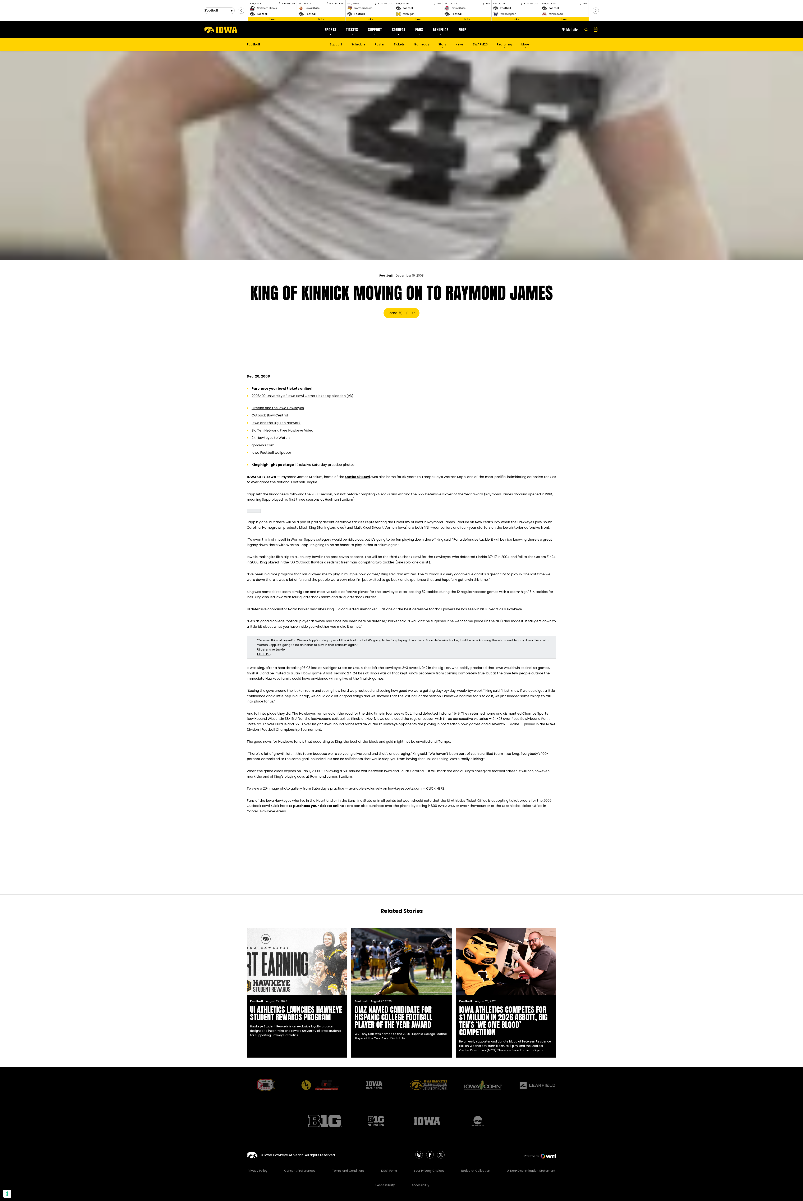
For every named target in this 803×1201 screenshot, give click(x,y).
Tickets (352, 29)
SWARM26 (480, 44)
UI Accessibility (384, 1185)
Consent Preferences (299, 1171)
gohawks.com (263, 445)
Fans (419, 29)
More (525, 44)
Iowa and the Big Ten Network (276, 422)
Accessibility (420, 1185)
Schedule (358, 44)
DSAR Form (389, 1171)
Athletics (440, 29)
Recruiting (504, 44)
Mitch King (307, 527)
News (459, 44)
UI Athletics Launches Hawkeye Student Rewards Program (296, 1013)
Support (375, 29)
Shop (463, 29)
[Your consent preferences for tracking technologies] (7, 1194)
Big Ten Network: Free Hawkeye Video (282, 430)
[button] (241, 11)
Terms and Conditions (348, 1171)
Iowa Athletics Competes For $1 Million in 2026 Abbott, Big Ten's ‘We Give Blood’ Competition (503, 1021)
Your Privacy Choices (429, 1171)
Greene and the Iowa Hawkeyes (278, 408)
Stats (442, 44)
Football (386, 275)
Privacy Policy (257, 1171)
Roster (380, 44)
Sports (330, 29)
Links (273, 19)
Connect (398, 29)
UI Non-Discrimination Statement (531, 1171)
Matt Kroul (362, 527)
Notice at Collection (475, 1171)
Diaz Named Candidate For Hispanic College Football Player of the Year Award (393, 1017)
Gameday (421, 44)
